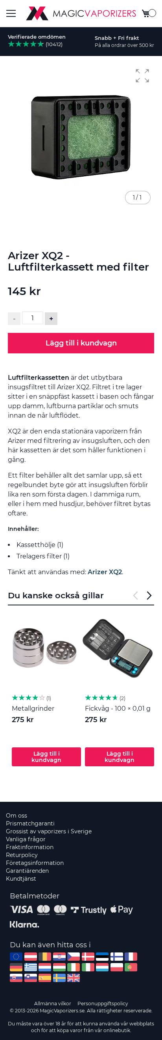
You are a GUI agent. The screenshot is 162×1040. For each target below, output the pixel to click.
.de (16, 967)
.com (16, 956)
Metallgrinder (33, 708)
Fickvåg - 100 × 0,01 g (118, 708)
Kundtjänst (21, 878)
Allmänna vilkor (52, 1003)
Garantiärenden (27, 870)
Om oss (16, 815)
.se (59, 978)
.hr (59, 956)
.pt (131, 967)
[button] (142, 76)
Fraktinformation (29, 847)
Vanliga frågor (26, 839)
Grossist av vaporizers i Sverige (49, 831)
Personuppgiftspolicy (102, 1003)
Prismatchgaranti (30, 823)
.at (30, 956)
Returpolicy (22, 855)
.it (88, 967)
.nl (45, 967)
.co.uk (73, 978)
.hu (59, 967)
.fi (116, 956)
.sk (16, 978)
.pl (116, 967)
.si (30, 978)
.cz (73, 956)
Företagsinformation (35, 862)
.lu (102, 967)
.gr (30, 967)
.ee (102, 956)
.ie (73, 967)
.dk (88, 956)
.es (45, 978)
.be (45, 956)
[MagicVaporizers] (81, 13)
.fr (131, 956)
